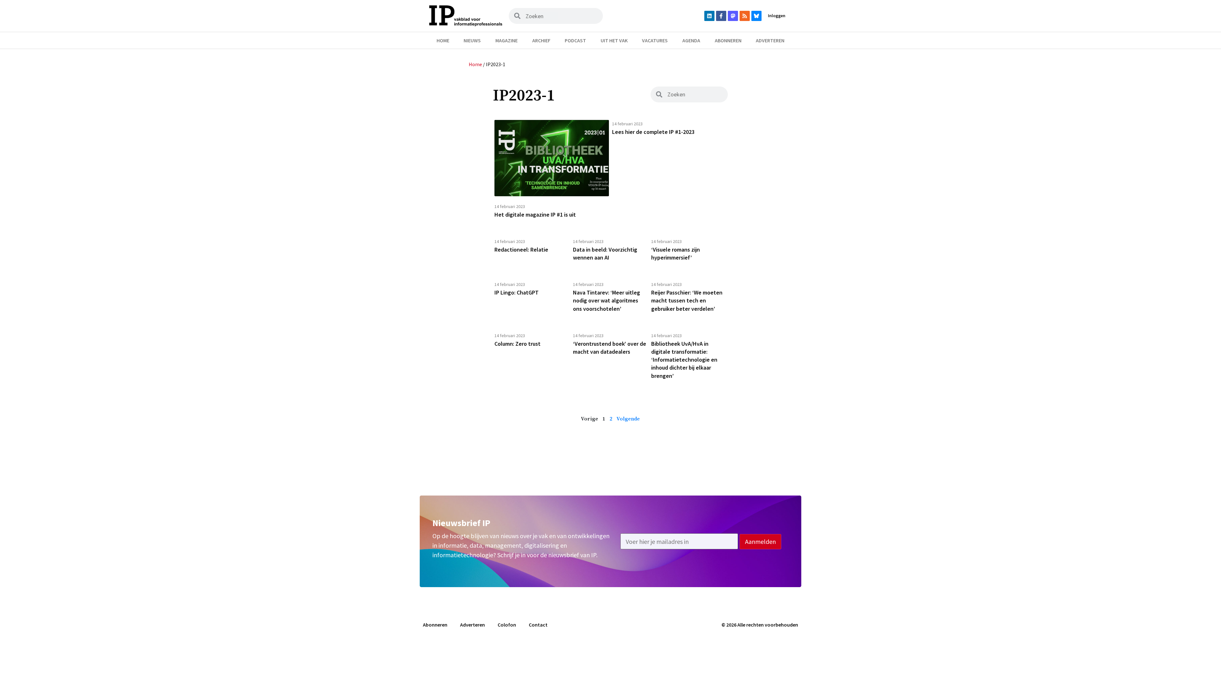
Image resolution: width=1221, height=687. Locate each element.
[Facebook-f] (721, 16)
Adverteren (770, 40)
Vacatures (655, 40)
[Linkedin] (709, 16)
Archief (541, 40)
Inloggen (776, 15)
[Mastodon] (733, 16)
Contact (538, 624)
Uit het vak (614, 40)
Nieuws (472, 40)
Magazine (506, 40)
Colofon (507, 624)
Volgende (628, 419)
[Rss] (745, 16)
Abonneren (728, 40)
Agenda (691, 40)
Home (443, 40)
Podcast (575, 40)
